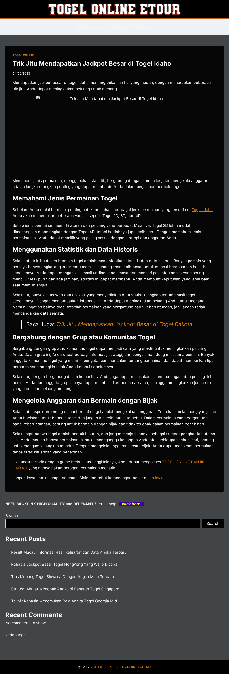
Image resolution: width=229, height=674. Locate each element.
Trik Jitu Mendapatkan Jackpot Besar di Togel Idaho (92, 63)
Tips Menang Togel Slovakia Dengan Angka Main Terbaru (62, 576)
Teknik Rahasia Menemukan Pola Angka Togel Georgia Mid (64, 601)
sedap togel (16, 635)
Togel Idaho (202, 209)
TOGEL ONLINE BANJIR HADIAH (122, 667)
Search (11, 515)
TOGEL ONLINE (23, 55)
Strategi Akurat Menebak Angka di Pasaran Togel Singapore (65, 589)
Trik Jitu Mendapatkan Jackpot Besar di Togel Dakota (124, 324)
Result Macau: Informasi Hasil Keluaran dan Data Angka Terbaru (69, 552)
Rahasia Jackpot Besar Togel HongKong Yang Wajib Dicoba (64, 564)
